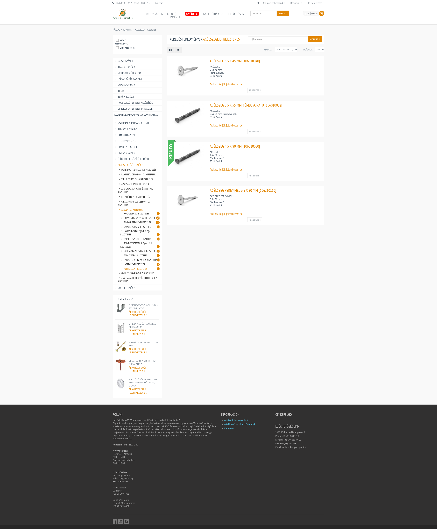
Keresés (282, 13)
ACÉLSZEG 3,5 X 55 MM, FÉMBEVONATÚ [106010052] (246, 105)
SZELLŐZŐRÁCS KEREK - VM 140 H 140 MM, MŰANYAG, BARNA (143, 382)
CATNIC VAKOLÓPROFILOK (129, 72)
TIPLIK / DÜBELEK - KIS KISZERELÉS (137, 179)
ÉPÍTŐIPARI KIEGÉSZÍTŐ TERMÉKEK (133, 159)
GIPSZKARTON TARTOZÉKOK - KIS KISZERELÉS (134, 203)
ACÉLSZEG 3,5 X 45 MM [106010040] (235, 60)
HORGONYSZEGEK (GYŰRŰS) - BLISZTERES (139, 233)
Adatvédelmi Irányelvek (236, 420)
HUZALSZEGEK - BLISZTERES (141, 213)
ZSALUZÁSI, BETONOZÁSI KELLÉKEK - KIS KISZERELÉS (137, 279)
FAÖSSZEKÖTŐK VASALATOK (130, 78)
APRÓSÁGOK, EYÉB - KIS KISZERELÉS (137, 184)
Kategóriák (211, 14)
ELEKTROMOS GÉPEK (127, 141)
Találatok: (308, 49)
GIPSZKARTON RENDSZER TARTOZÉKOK (135, 108)
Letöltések (236, 14)
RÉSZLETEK (255, 90)
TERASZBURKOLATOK (127, 129)
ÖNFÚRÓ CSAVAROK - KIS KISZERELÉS (137, 273)
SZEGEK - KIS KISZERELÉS (132, 209)
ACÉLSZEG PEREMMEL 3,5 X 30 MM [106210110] (243, 190)
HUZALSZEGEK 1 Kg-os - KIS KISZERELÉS (141, 218)
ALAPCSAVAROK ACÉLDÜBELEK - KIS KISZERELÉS (135, 190)
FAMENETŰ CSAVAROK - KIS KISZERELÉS (138, 174)
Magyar (159, 2)
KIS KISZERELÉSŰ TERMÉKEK (130, 165)
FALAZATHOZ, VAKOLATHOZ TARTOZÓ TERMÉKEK (136, 114)
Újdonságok (154, 14)
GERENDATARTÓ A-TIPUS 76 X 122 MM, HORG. (143, 307)
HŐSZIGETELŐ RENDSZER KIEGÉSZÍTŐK (135, 102)
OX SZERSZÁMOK (125, 61)
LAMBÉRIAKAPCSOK (127, 135)
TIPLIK (121, 90)
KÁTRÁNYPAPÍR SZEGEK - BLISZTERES (141, 251)
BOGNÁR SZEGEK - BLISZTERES (141, 222)
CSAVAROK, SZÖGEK (126, 84)
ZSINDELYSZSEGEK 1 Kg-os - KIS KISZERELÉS (139, 245)
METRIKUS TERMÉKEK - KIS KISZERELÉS (138, 169)
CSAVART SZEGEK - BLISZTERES (141, 226)
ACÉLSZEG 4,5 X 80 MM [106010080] (235, 146)
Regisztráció (296, 2)
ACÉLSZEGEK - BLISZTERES (145, 29)
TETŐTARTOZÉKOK (126, 96)
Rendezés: (268, 49)
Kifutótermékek (174, 15)
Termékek (127, 29)
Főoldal (116, 29)
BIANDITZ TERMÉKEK (127, 147)
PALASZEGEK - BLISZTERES (141, 255)
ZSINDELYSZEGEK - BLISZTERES (141, 239)
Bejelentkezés (314, 2)
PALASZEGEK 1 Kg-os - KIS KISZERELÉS (141, 260)
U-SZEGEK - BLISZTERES (141, 264)
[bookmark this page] (258, 2)
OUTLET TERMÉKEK (126, 287)
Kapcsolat (229, 428)
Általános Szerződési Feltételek (239, 424)
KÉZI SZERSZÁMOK (126, 153)
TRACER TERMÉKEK (126, 67)
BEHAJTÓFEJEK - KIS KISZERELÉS (135, 196)
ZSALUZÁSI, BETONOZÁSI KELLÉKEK (133, 123)
